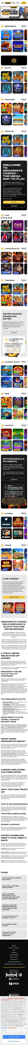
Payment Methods (14, 945)
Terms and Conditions (14, 959)
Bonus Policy (14, 957)
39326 (21, 816)
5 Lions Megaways (7, 702)
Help (14, 948)
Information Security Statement (14, 962)
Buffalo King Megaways (8, 699)
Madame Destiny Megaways (9, 707)
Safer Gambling (14, 952)
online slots (4, 677)
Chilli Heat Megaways (7, 752)
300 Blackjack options (10, 723)
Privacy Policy (14, 955)
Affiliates (14, 950)
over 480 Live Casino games (14, 724)
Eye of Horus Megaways (10, 750)
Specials (14, 943)
